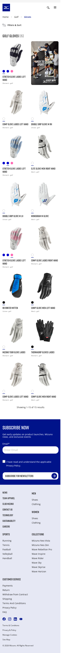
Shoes (35, 499)
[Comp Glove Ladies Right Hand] (44, 238)
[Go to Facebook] (4, 619)
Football (7, 549)
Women (35, 512)
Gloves (27, 16)
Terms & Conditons (11, 625)
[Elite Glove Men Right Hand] (44, 147)
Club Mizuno (8, 503)
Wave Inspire (38, 553)
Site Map (6, 640)
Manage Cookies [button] (10, 635)
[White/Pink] (13, 72)
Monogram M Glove (40, 216)
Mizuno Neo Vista (41, 540)
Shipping (7, 598)
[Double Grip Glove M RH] (44, 102)
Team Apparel (9, 498)
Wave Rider (38, 558)
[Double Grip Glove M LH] (16, 194)
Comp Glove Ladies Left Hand (15, 124)
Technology (8, 515)
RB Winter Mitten (10, 308)
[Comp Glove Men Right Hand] (44, 375)
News (5, 492)
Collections (38, 534)
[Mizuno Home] (6, 7)
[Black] (33, 303)
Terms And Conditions (14, 603)
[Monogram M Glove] (44, 194)
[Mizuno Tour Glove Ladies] (16, 330)
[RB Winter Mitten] (16, 286)
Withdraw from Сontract (15, 594)
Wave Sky (36, 562)
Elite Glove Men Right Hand (43, 168)
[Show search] (48, 7)
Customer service (12, 579)
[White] (33, 164)
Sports (6, 534)
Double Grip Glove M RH (41, 124)
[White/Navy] (5, 72)
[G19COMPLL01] (5, 119)
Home (6, 16)
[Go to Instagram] (9, 619)
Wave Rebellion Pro (42, 549)
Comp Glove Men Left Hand (43, 308)
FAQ (5, 612)
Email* (6, 443)
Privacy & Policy (9, 630)
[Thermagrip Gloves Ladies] (44, 330)
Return (6, 590)
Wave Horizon (39, 571)
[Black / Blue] (5, 303)
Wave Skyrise (38, 567)
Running (7, 540)
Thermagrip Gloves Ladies (42, 352)
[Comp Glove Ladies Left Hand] (16, 102)
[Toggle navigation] (55, 7)
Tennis (6, 545)
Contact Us (8, 509)
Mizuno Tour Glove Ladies (14, 352)
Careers (6, 526)
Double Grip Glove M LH (13, 216)
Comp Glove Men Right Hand (43, 396)
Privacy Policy (9, 607)
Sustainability (9, 520)
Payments (8, 585)
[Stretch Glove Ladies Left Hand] (16, 55)
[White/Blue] (9, 72)
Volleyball (8, 553)
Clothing (36, 504)
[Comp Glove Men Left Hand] (44, 286)
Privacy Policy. (13, 465)
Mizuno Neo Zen (40, 545)
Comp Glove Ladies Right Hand (44, 260)
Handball (7, 558)
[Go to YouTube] (21, 619)
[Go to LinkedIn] (15, 619)
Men (34, 493)
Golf (16, 16)
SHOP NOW (51, 80)
